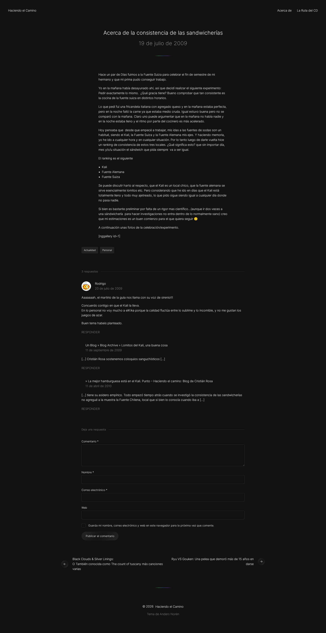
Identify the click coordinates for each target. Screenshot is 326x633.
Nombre (88, 472)
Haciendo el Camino (22, 10)
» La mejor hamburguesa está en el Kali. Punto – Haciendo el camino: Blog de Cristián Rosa (149, 381)
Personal (107, 250)
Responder (91, 332)
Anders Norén (169, 614)
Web (84, 507)
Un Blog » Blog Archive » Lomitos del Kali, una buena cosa (126, 345)
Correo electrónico (94, 490)
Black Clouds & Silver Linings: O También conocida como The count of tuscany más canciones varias (118, 564)
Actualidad (90, 250)
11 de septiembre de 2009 (103, 350)
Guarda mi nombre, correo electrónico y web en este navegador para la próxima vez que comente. (151, 525)
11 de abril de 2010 (98, 386)
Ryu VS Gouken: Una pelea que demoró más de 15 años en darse (212, 561)
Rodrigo (100, 283)
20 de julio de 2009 (108, 288)
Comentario (90, 441)
